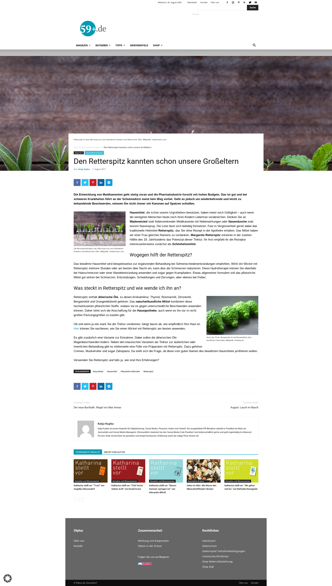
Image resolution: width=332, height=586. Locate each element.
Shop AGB (208, 566)
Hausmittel (112, 371)
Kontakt (204, 2)
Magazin (82, 45)
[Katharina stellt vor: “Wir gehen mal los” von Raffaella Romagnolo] (241, 471)
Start (76, 147)
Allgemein (79, 153)
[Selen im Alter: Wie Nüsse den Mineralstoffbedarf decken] (204, 471)
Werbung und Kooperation (153, 540)
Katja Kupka (84, 169)
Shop (156, 45)
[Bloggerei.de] (145, 564)
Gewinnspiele (139, 45)
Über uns (215, 2)
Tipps (119, 45)
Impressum (208, 540)
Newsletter (192, 2)
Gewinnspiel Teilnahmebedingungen (223, 551)
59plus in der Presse (150, 546)
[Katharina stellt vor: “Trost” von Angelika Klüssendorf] (91, 471)
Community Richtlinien (215, 556)
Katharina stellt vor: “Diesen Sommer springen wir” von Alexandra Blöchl (162, 489)
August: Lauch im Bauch (244, 407)
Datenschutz (209, 546)
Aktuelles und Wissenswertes (87, 481)
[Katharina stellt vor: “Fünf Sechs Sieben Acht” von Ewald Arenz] (128, 471)
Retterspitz (148, 371)
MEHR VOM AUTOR (114, 452)
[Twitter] (250, 2)
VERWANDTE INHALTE (88, 452)
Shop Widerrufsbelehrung (217, 561)
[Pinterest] (238, 2)
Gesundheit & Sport (91, 147)
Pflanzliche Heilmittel (130, 371)
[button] (254, 45)
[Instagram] (233, 2)
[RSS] (244, 2)
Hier (77, 328)
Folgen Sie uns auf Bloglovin (153, 557)
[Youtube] (255, 2)
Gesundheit (98, 371)
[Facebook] (227, 2)
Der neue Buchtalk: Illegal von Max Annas (97, 407)
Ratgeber (101, 45)
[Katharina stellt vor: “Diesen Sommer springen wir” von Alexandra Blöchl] (166, 471)
